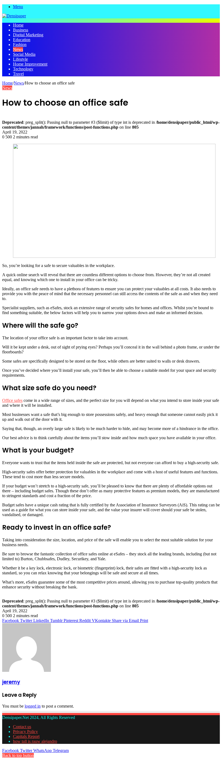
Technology (23, 69)
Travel (18, 73)
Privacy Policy (25, 731)
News (18, 49)
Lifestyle (20, 59)
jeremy (11, 682)
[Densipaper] (14, 16)
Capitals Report (26, 736)
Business (20, 30)
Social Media (24, 54)
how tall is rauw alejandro (35, 741)
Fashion (20, 44)
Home (18, 25)
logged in (33, 706)
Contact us (22, 726)
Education (21, 39)
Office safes (12, 400)
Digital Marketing (28, 34)
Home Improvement (30, 64)
